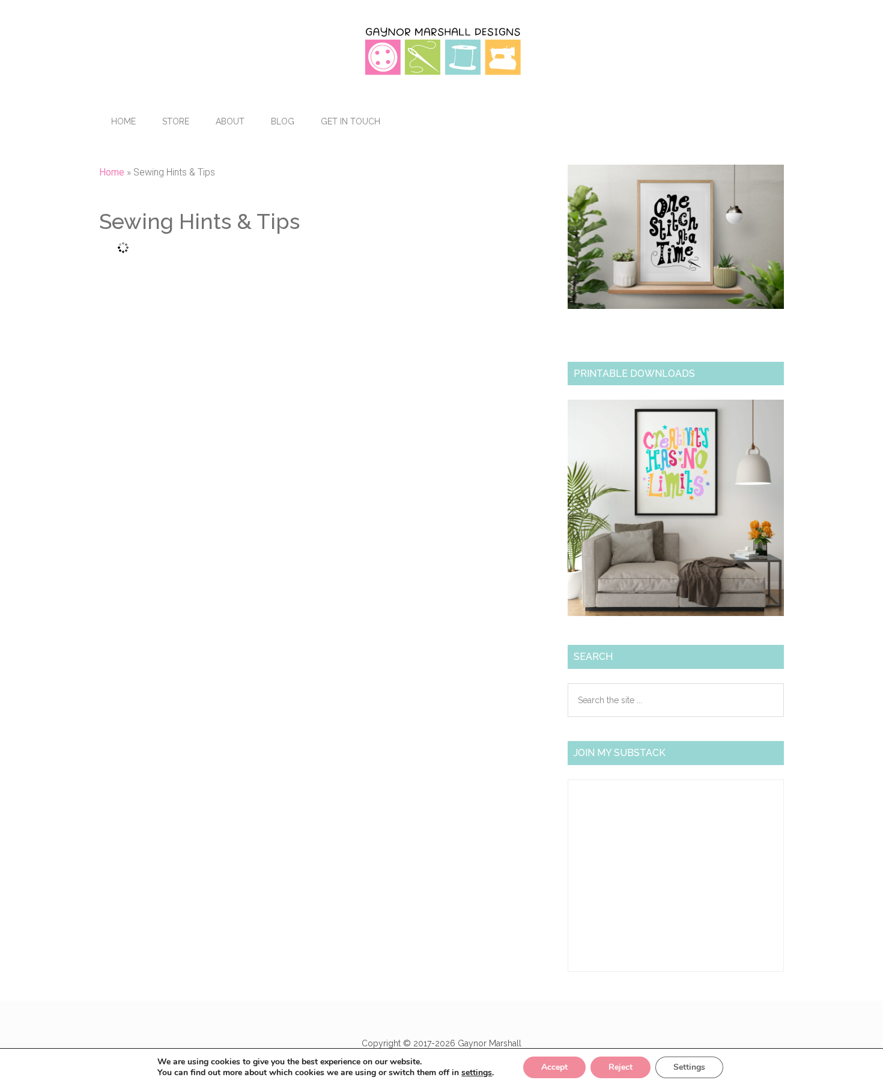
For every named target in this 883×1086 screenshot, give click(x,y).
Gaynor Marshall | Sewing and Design (441, 51)
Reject (620, 1067)
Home (111, 172)
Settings (689, 1067)
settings (476, 1072)
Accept (554, 1067)
